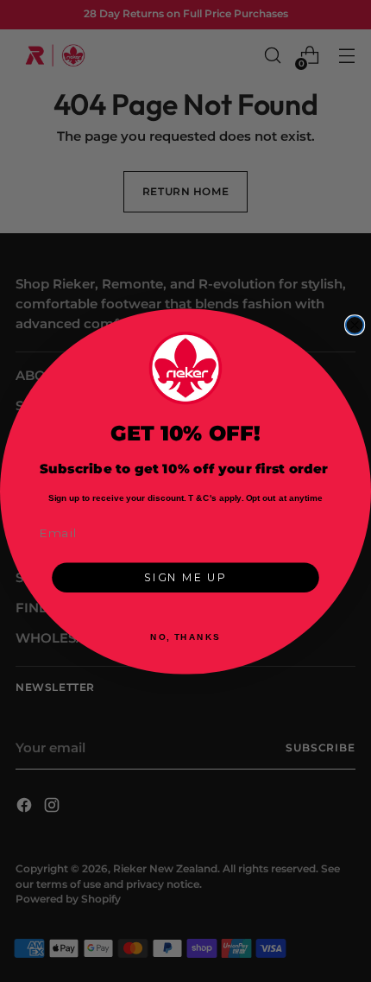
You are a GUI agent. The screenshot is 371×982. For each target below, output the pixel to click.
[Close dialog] (355, 325)
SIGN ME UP (185, 577)
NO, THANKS (185, 636)
